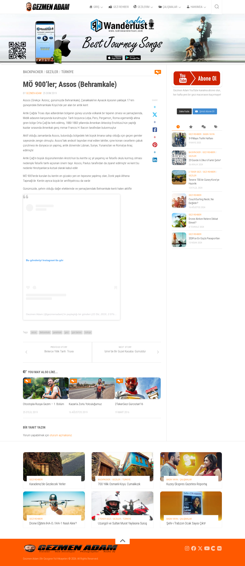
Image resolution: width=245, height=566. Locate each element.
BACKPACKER (33, 72)
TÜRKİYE (67, 72)
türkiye (88, 332)
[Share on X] (154, 111)
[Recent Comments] (203, 137)
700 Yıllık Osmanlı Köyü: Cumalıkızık (119, 484)
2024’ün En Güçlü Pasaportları (204, 249)
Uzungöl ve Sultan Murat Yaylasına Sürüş (122, 523)
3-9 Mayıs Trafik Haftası (201, 149)
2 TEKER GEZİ (195, 182)
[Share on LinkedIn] (154, 156)
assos (34, 332)
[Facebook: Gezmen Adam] (193, 548)
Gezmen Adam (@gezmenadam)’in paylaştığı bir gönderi (58, 314)
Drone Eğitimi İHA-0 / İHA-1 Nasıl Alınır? (53, 523)
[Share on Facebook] (154, 126)
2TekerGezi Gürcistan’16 (129, 404)
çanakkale (57, 332)
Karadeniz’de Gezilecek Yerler (47, 484)
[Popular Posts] (190, 137)
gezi (67, 332)
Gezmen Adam (33, 93)
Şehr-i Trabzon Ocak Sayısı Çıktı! (186, 523)
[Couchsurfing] (213, 548)
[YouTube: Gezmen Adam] (206, 548)
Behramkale (45, 332)
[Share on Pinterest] (154, 141)
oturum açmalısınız (61, 435)
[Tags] (215, 137)
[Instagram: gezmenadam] (187, 548)
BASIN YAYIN (209, 145)
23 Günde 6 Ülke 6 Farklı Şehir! (205, 171)
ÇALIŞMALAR (186, 479)
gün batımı (76, 332)
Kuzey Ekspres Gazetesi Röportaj (186, 484)
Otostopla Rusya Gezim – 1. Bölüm (43, 404)
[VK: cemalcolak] (219, 548)
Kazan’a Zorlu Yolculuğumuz (85, 404)
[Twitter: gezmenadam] (200, 548)
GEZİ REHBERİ (195, 145)
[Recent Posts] (178, 137)
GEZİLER (52, 72)
